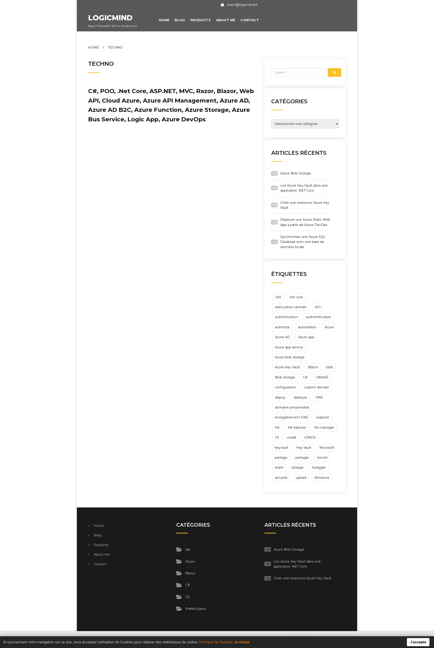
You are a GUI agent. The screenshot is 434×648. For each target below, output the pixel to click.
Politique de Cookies (215, 642)
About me (225, 20)
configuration (285, 387)
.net (278, 297)
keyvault (281, 448)
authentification (318, 317)
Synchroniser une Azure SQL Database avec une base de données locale (303, 242)
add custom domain (291, 307)
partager (302, 457)
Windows (321, 478)
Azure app (306, 337)
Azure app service (289, 347)
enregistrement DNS (291, 417)
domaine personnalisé (292, 407)
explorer (322, 417)
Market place (195, 609)
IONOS (310, 437)
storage (298, 467)
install (291, 437)
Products (200, 20)
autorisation (307, 327)
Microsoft (326, 448)
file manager (324, 427)
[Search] (334, 72)
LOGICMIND (110, 17)
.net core (296, 297)
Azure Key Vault (287, 367)
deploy (280, 397)
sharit (279, 467)
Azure (329, 327)
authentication (286, 317)
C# (305, 377)
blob (329, 367)
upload (301, 478)
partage (281, 457)
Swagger (319, 467)
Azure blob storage (290, 357)
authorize (282, 327)
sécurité (281, 478)
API (318, 307)
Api (187, 549)
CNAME (322, 377)
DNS (319, 397)
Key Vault (303, 448)
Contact (250, 20)
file (277, 427)
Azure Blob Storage (295, 173)
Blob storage (285, 377)
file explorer (297, 427)
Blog (180, 20)
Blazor (313, 367)
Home (164, 20)
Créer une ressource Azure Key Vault (302, 578)
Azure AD (282, 337)
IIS (277, 437)
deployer (300, 397)
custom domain (316, 387)
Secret (322, 457)
